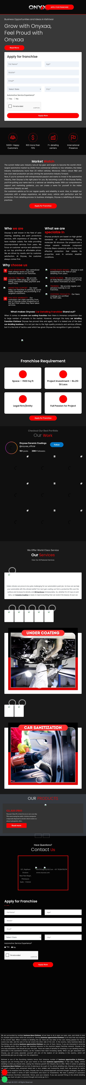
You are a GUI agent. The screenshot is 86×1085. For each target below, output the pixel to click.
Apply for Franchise (43, 206)
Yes (10, 99)
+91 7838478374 (60, 869)
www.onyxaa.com (43, 872)
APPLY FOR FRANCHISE (59, 7)
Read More (14, 48)
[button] (38, 836)
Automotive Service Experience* (21, 95)
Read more (16, 825)
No (17, 99)
